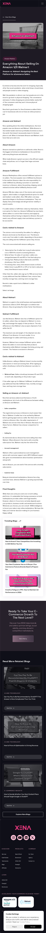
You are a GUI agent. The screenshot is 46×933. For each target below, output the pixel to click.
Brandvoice (18, 857)
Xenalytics (18, 868)
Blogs (3, 864)
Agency (31, 857)
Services (4, 854)
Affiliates (4, 868)
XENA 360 (18, 861)
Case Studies (5, 857)
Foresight (17, 864)
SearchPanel (18, 854)
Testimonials (5, 861)
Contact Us (31, 861)
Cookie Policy (25, 922)
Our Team (31, 854)
